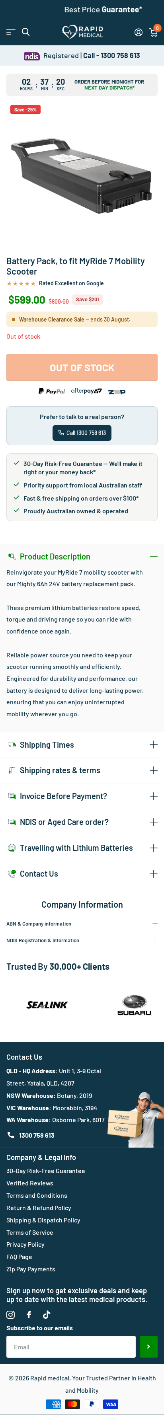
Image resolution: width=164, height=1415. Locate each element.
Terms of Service (29, 1232)
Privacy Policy (25, 1244)
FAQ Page (19, 1256)
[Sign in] (138, 32)
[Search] (25, 32)
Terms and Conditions (36, 1195)
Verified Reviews (29, 1183)
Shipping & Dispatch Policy (43, 1220)
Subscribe (149, 1346)
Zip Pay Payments (30, 1269)
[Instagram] (10, 1315)
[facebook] (29, 1314)
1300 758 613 (37, 1135)
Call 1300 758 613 (86, 432)
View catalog (11, 32)
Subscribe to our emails (39, 1327)
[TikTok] (46, 1315)
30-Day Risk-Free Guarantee (45, 1170)
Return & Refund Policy (38, 1207)
